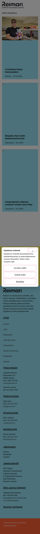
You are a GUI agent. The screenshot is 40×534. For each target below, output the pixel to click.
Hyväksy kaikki (20, 268)
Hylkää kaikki (20, 275)
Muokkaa (20, 281)
